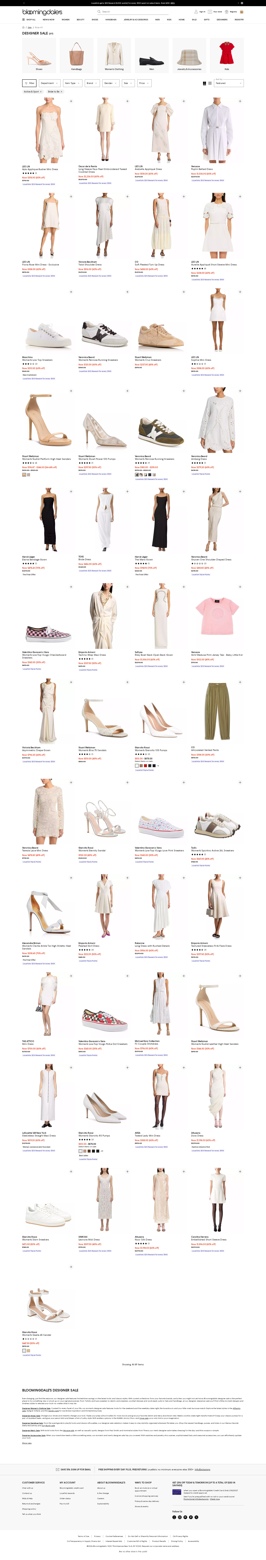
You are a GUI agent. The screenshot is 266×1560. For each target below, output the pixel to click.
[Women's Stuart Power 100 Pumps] (105, 420)
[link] (48, 175)
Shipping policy (29, 1509)
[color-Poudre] (28, 474)
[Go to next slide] (238, 3)
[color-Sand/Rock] (154, 474)
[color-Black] (97, 1151)
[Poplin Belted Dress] (217, 130)
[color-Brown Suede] (141, 765)
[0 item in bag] (242, 12)
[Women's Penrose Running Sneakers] (105, 321)
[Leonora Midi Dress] (105, 1201)
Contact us (27, 1493)
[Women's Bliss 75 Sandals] (105, 711)
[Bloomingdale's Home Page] (42, 12)
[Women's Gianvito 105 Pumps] (161, 711)
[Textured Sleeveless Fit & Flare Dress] (217, 907)
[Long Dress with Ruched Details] (161, 907)
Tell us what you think (31, 1514)
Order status (65, 1498)
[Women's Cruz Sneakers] (161, 321)
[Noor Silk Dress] (161, 1201)
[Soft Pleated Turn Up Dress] (161, 226)
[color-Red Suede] (145, 765)
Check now (215, 1499)
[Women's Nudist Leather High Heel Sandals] (217, 1005)
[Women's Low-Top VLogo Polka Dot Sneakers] (105, 1005)
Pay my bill (64, 1504)
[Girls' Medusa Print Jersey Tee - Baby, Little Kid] (217, 616)
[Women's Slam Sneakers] (48, 1201)
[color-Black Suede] (154, 765)
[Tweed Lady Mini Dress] (161, 1097)
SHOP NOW (168, 3)
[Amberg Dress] (217, 420)
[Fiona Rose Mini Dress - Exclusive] (48, 226)
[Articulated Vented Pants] (217, 711)
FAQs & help (27, 1498)
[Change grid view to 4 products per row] (204, 84)
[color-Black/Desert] (145, 474)
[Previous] (26, 130)
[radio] (24, 475)
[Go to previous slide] (24, 3)
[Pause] (242, 3)
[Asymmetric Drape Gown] (48, 711)
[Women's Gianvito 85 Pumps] (105, 1097)
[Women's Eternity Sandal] (105, 812)
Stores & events (141, 1506)
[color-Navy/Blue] (149, 474)
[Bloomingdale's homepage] (24, 28)
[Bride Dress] (105, 521)
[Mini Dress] (48, 1005)
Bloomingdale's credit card (71, 1488)
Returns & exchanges (31, 1504)
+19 (102, 1151)
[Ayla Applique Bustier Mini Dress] (48, 130)
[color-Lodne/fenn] (136, 474)
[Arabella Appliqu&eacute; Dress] (161, 130)
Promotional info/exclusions (196, 1499)
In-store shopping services (146, 1496)
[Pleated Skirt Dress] (105, 907)
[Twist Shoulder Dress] (105, 226)
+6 (158, 766)
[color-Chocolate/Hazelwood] (141, 474)
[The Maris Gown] (161, 521)
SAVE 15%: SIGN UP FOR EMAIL (76, 1469)
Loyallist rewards (67, 1493)
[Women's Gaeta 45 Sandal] (48, 1296)
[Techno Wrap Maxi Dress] (105, 616)
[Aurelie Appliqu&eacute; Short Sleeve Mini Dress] (217, 226)
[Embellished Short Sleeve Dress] (217, 1201)
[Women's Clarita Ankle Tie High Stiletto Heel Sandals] (48, 907)
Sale (30, 27)
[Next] (71, 130)
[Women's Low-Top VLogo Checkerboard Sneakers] (48, 616)
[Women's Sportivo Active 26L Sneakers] (217, 812)
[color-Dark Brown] (89, 1151)
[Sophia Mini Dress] (217, 321)
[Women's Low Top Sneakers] (48, 321)
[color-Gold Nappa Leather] (28, 1350)
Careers (100, 1498)
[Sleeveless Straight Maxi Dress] (48, 1097)
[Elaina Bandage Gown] (48, 521)
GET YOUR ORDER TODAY (103, 3)
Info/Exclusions (202, 1469)
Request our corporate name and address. (160, 1546)
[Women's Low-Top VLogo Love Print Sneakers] (161, 812)
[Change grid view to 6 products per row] (210, 83)
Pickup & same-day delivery (147, 1501)
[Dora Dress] (217, 1097)
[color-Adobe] (24, 474)
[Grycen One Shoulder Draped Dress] (217, 521)
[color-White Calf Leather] (80, 1151)
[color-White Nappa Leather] (136, 765)
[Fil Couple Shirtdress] (161, 1005)
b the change (103, 1493)
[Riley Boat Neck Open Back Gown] (161, 616)
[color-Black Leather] (149, 765)
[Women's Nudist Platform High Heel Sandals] (48, 420)
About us (101, 1488)
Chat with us (27, 1488)
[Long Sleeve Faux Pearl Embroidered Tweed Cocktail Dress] (105, 130)
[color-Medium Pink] (84, 1151)
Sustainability (103, 1504)
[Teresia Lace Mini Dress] (48, 812)
